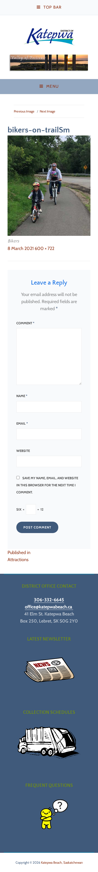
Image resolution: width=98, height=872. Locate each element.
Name (21, 396)
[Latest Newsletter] (49, 670)
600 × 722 (44, 248)
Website (23, 451)
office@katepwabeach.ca (49, 607)
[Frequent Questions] (49, 816)
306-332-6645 (49, 600)
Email (22, 423)
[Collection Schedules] (49, 743)
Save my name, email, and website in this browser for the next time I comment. (47, 485)
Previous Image (24, 111)
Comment (25, 323)
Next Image (47, 111)
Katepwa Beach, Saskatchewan (62, 862)
